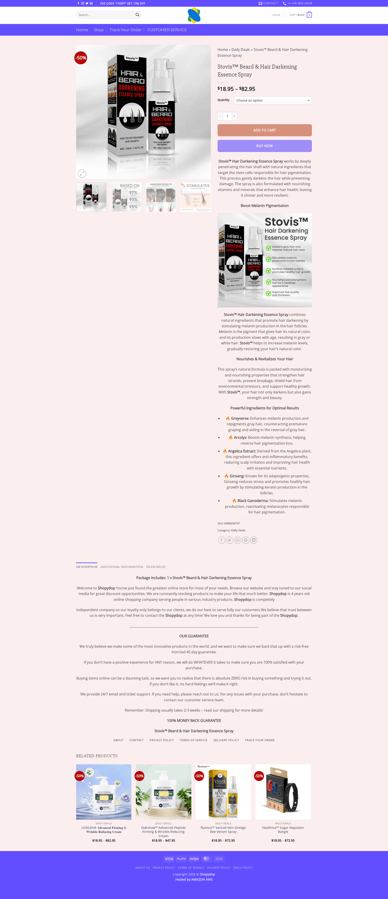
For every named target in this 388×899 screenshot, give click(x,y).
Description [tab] (86, 567)
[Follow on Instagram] (82, 3)
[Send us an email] (91, 3)
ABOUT (118, 740)
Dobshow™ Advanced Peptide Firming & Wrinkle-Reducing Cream (163, 832)
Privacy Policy (164, 868)
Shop (99, 29)
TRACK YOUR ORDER (260, 740)
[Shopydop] (194, 15)
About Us (142, 868)
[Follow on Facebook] (78, 3)
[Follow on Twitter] (87, 3)
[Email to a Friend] (237, 540)
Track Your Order (126, 29)
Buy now (264, 145)
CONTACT (137, 740)
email (113, 694)
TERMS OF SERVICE (193, 740)
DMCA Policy (243, 868)
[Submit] (137, 15)
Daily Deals (240, 49)
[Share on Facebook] (221, 540)
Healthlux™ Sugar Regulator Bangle (283, 830)
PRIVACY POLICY (162, 740)
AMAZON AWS (202, 879)
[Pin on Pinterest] (245, 540)
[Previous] (84, 111)
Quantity (223, 99)
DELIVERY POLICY (226, 740)
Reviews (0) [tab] (155, 567)
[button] (276, 15)
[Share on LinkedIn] (254, 540)
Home (82, 29)
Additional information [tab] (122, 567)
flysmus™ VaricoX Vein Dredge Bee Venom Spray (223, 830)
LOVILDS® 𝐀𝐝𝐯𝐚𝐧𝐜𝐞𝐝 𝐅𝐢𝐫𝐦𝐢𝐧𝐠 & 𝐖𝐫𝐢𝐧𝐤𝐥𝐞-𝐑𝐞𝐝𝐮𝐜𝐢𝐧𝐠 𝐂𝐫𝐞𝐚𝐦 (104, 830)
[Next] (202, 111)
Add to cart (265, 130)
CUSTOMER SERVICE (167, 29)
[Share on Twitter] (229, 540)
